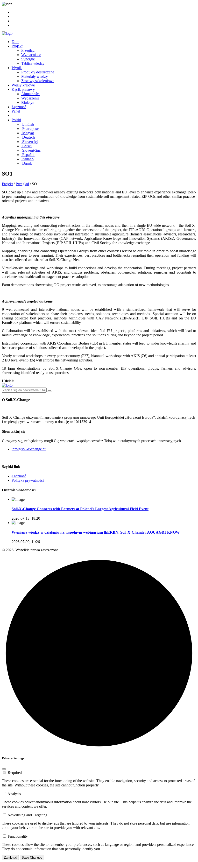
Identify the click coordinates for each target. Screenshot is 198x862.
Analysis (14, 794)
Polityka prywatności (28, 480)
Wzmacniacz (31, 55)
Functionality (18, 836)
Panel (16, 111)
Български (30, 129)
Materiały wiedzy (34, 76)
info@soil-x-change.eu (29, 449)
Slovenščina (31, 150)
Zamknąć (10, 857)
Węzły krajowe (23, 85)
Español (28, 155)
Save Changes (32, 857)
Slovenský (29, 142)
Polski (16, 120)
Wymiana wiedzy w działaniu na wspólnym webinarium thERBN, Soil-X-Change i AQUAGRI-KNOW (96, 532)
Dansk (26, 163)
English (27, 124)
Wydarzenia (30, 98)
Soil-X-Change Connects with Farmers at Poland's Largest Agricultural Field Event (80, 509)
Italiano (27, 159)
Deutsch (28, 137)
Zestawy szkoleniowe (37, 81)
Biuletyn (27, 102)
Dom (15, 42)
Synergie (28, 59)
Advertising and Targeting (27, 815)
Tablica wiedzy (32, 63)
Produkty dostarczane (37, 72)
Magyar (27, 133)
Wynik (17, 68)
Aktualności (30, 94)
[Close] (4, 769)
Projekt (17, 46)
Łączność (19, 107)
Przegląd (28, 50)
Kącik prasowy (23, 89)
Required (15, 772)
